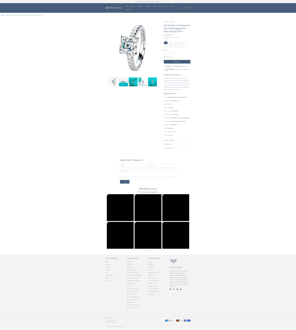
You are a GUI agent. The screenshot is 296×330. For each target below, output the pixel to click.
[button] (127, 6)
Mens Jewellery (109, 275)
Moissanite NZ (130, 302)
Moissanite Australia (132, 307)
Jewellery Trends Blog (153, 291)
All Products (151, 294)
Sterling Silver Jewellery (133, 278)
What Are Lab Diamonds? (133, 305)
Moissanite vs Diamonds (133, 272)
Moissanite (129, 267)
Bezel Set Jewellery (132, 294)
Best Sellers (108, 280)
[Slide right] (159, 82)
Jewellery (129, 261)
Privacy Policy (151, 278)
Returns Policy (151, 275)
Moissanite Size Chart (153, 288)
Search (150, 261)
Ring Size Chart (152, 283)
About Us (150, 270)
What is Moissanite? (132, 270)
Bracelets (108, 270)
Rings (107, 261)
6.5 (180, 43)
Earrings (108, 264)
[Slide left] (107, 82)
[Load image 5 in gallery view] (152, 81)
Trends (107, 278)
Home (2, 15)
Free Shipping (167, 37)
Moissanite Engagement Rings (134, 275)
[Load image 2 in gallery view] (123, 81)
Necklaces (108, 267)
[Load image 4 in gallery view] (142, 81)
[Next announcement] (190, 1)
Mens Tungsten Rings (132, 291)
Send (124, 181)
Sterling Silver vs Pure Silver (134, 280)
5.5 (171, 43)
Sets (107, 272)
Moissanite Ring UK (131, 299)
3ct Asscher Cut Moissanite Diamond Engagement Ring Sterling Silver (24, 15)
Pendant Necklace (131, 283)
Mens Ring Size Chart (153, 286)
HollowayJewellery (112, 326)
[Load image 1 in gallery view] (113, 81)
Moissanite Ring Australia (133, 297)
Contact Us (151, 264)
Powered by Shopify (120, 326)
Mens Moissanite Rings (132, 288)
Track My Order (152, 267)
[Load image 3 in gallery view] (133, 81)
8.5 (176, 46)
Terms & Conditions (153, 280)
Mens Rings (130, 286)
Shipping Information (153, 272)
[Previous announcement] (106, 1)
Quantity (166, 49)
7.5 (166, 46)
